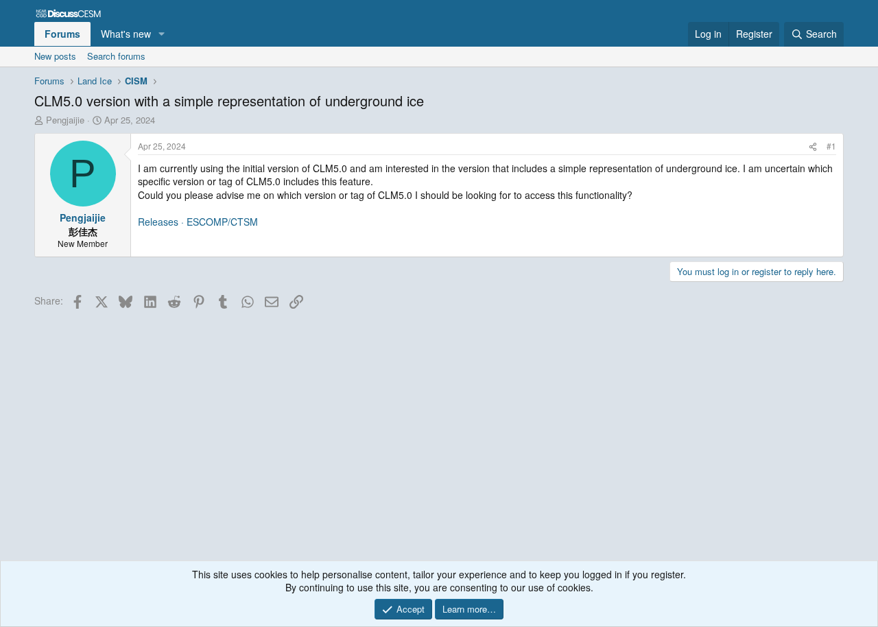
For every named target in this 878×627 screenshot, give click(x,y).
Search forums (116, 55)
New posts (55, 55)
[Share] (813, 146)
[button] (161, 34)
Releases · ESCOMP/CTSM (198, 221)
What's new (126, 33)
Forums (62, 33)
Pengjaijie (65, 119)
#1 (831, 146)
